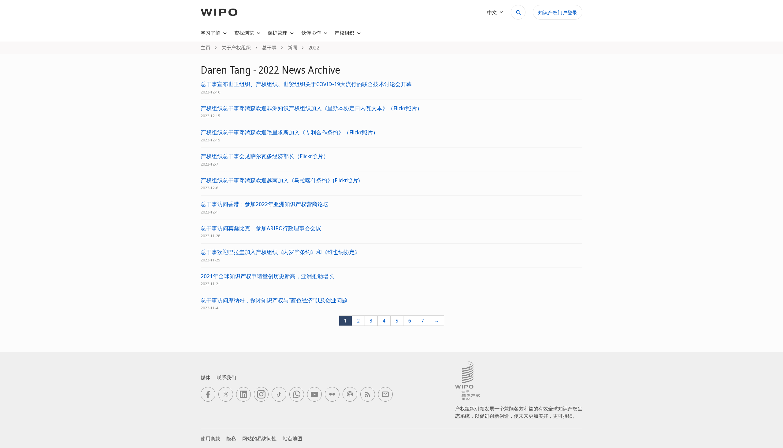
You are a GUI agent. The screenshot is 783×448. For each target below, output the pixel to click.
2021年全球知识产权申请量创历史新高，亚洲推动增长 (267, 276)
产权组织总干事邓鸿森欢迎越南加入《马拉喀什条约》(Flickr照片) (280, 180)
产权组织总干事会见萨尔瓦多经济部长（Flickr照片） (265, 156)
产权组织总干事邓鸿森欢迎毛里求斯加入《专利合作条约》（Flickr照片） (289, 132)
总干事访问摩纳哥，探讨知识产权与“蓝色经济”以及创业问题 (274, 300)
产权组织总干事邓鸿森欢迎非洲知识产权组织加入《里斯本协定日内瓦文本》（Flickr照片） (311, 108)
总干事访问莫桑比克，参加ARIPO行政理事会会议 (261, 228)
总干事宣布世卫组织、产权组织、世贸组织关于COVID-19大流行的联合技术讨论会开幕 (306, 84)
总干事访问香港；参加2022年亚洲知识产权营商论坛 (264, 204)
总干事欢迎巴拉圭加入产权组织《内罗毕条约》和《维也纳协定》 (280, 252)
